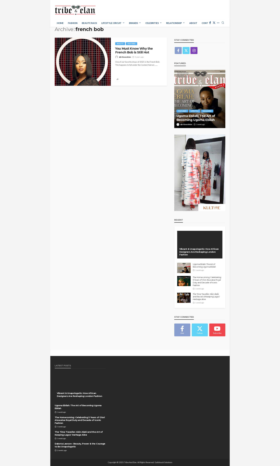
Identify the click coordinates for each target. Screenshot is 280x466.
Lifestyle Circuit (111, 23)
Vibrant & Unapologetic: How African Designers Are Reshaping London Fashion (199, 252)
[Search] (222, 23)
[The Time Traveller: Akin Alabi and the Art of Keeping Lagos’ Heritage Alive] (184, 298)
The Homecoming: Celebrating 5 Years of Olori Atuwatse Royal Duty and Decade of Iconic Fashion (207, 281)
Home (60, 23)
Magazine (207, 111)
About (193, 23)
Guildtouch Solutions (163, 462)
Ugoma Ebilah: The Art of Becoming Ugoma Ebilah (195, 118)
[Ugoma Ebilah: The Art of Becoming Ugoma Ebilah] (199, 99)
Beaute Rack (89, 23)
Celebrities (152, 23)
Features (131, 44)
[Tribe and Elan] (75, 9)
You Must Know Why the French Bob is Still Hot (134, 50)
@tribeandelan (125, 57)
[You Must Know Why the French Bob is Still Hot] (83, 62)
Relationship (174, 23)
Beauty (120, 44)
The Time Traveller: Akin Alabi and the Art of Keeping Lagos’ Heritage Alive (206, 296)
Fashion (72, 23)
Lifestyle (195, 111)
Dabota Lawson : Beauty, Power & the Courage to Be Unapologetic (80, 445)
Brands (133, 23)
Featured (182, 111)
